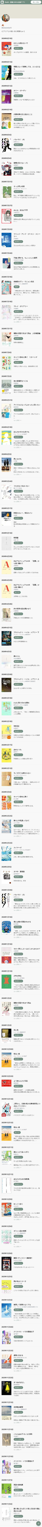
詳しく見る (36, 2)
